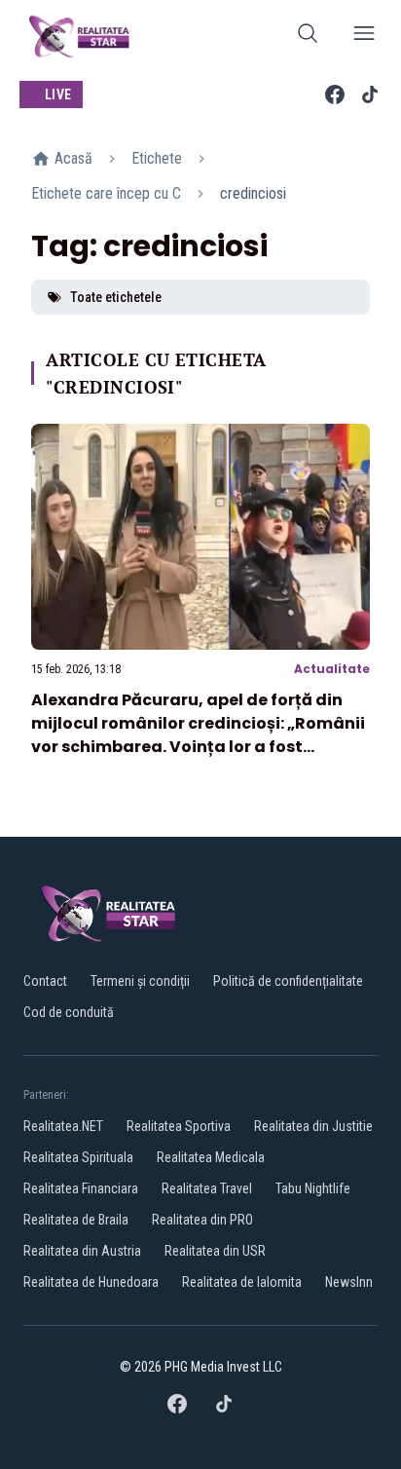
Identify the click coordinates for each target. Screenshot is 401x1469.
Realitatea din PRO (202, 1219)
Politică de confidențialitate (288, 981)
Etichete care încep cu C (106, 193)
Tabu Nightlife (312, 1188)
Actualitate (332, 668)
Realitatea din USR (215, 1251)
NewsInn (349, 1282)
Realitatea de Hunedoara (91, 1282)
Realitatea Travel (207, 1188)
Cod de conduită (68, 1012)
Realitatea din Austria (82, 1251)
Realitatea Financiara (80, 1188)
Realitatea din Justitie (313, 1126)
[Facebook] (334, 94)
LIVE (58, 94)
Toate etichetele (116, 297)
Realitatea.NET (63, 1126)
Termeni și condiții (140, 981)
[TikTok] (370, 94)
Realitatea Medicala (211, 1157)
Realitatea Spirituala (78, 1157)
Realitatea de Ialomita (242, 1282)
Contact (45, 981)
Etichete (156, 158)
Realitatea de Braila (75, 1219)
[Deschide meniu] (364, 36)
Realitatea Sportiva (179, 1126)
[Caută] (307, 36)
